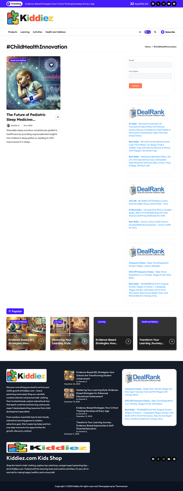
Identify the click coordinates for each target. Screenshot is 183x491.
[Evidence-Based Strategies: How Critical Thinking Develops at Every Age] (69, 411)
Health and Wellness (56, 32)
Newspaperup (105, 486)
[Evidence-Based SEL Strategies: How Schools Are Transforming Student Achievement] (69, 376)
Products (12, 32)
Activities (37, 32)
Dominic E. (15, 125)
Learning (25, 32)
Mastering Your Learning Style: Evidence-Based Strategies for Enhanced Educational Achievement (97, 393)
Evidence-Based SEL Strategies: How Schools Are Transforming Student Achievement (95, 375)
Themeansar (121, 486)
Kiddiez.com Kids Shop (34, 458)
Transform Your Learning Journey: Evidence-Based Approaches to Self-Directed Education (95, 425)
